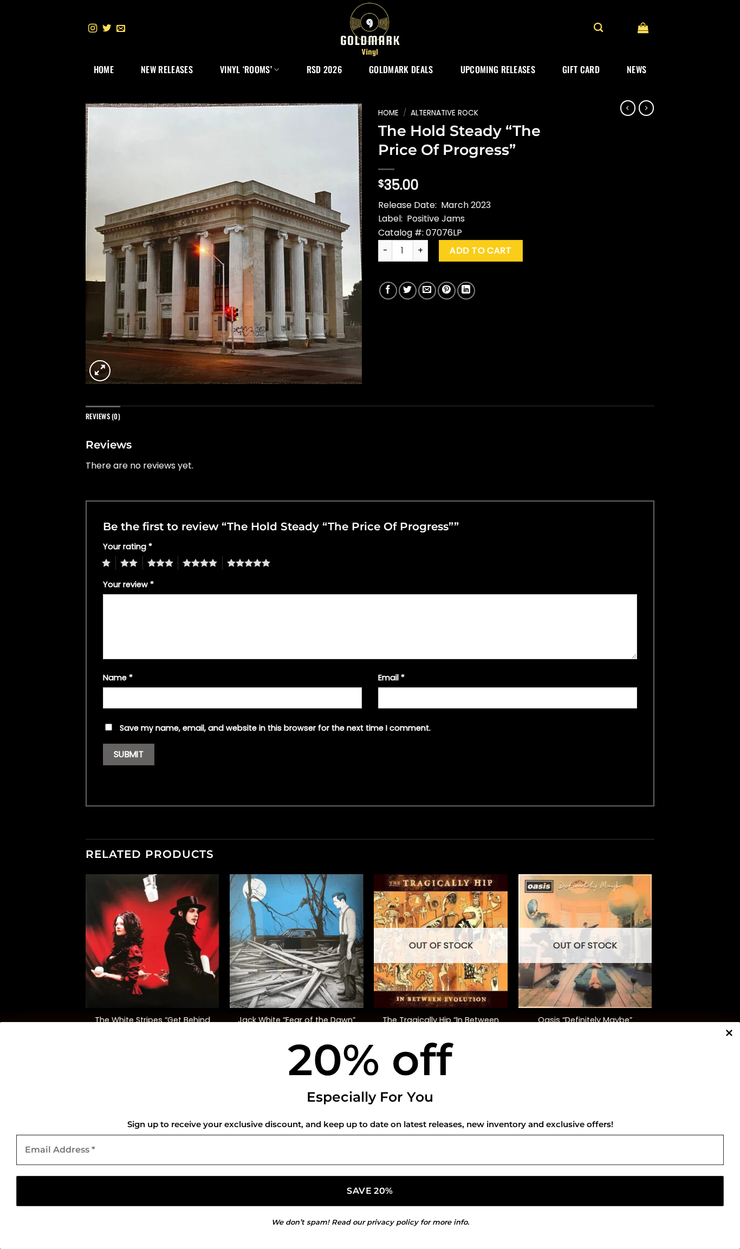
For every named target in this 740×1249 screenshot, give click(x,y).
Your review (128, 584)
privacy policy (392, 1222)
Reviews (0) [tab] (103, 416)
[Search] (598, 28)
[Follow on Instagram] (92, 29)
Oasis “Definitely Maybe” (585, 1020)
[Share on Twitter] (408, 291)
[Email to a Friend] (427, 291)
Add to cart (480, 250)
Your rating (127, 546)
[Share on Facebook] (388, 291)
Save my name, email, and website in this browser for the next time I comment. (275, 728)
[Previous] (86, 969)
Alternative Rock (444, 113)
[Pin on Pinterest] (447, 291)
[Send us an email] (120, 29)
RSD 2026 (324, 69)
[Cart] (643, 27)
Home (104, 69)
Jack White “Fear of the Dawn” (296, 1020)
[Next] (651, 969)
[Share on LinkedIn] (466, 291)
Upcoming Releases (497, 69)
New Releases (167, 69)
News (636, 69)
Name (118, 677)
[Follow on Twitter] (106, 29)
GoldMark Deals (401, 69)
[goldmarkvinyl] (370, 28)
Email (391, 677)
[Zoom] (100, 370)
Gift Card (581, 69)
